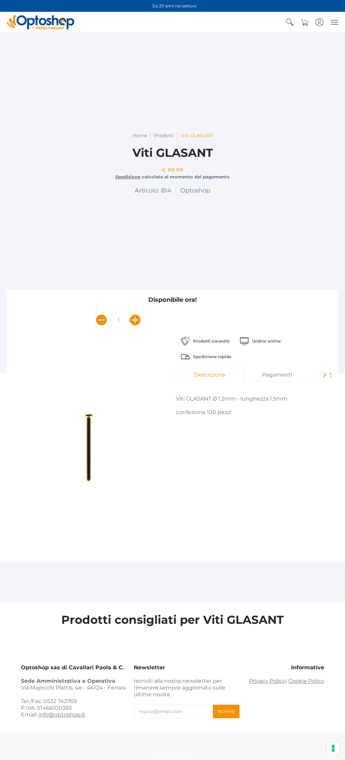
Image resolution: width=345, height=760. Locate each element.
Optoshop (195, 190)
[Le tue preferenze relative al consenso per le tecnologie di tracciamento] (333, 748)
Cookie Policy (306, 681)
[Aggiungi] (135, 320)
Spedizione (127, 176)
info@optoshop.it (61, 714)
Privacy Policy (267, 681)
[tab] (209, 375)
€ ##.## (172, 170)
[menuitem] (289, 22)
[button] (289, 22)
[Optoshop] (40, 22)
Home (139, 136)
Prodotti (164, 136)
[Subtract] (101, 320)
